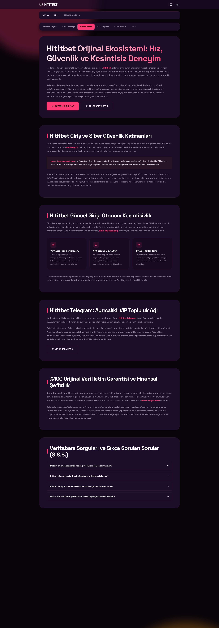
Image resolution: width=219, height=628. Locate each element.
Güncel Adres (86, 26)
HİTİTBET (50, 4)
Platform (45, 15)
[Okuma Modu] (170, 4)
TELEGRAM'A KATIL (98, 106)
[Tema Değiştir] (177, 4)
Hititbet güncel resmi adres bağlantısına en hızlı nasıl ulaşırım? (79, 476)
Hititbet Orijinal (50, 26)
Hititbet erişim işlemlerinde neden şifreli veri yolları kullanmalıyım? (81, 466)
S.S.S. (134, 26)
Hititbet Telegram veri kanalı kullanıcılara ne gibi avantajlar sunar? (81, 486)
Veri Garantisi (120, 26)
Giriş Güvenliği (68, 26)
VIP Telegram (103, 26)
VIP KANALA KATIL (64, 349)
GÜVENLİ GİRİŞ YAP (64, 106)
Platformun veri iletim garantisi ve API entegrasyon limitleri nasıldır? (82, 496)
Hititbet (56, 15)
